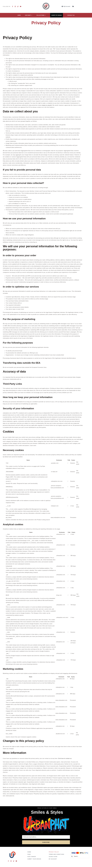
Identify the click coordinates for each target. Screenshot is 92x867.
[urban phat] (46, 3)
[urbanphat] (12, 851)
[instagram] (15, 6)
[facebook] (12, 6)
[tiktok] (18, 6)
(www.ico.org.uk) (47, 105)
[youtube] (20, 6)
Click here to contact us (65, 758)
